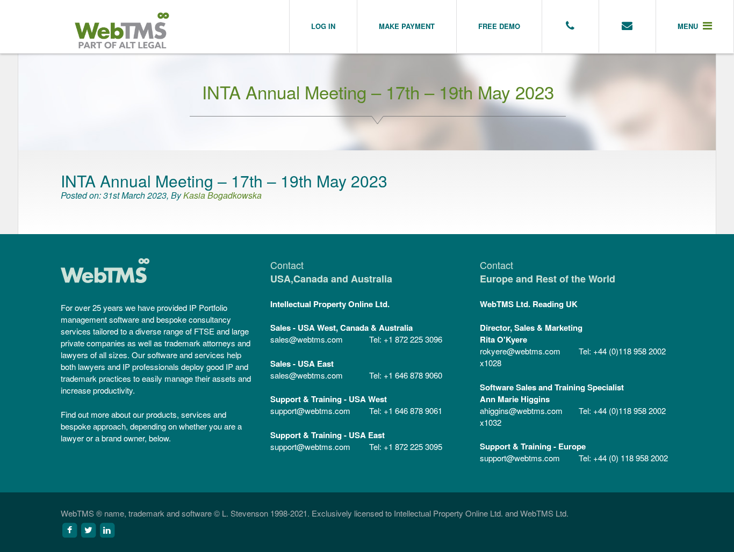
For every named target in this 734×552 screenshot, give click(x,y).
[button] (695, 26)
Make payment (407, 26)
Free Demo (499, 26)
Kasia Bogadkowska (222, 195)
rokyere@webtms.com (520, 351)
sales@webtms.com (306, 339)
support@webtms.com (310, 410)
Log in (323, 26)
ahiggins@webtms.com (521, 410)
